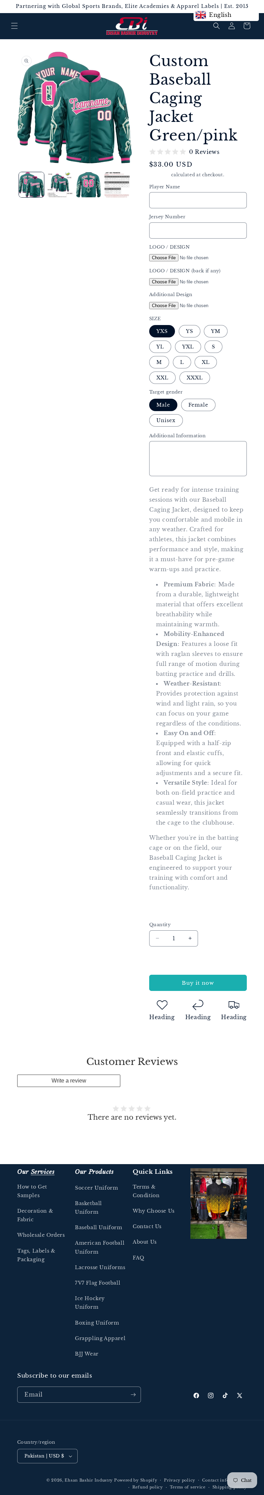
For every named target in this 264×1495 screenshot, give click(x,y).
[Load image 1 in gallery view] (31, 184)
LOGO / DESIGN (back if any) (185, 271)
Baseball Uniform (98, 1227)
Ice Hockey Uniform (90, 1302)
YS (189, 331)
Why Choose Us (154, 1211)
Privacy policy (179, 1480)
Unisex (166, 420)
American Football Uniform (99, 1247)
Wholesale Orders (41, 1235)
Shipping (159, 174)
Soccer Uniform (96, 1188)
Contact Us (147, 1226)
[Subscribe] (133, 1395)
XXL (162, 378)
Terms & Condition (146, 1191)
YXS (162, 331)
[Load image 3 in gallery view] (88, 184)
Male (163, 405)
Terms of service (188, 1487)
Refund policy (147, 1487)
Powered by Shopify (135, 1480)
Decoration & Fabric (35, 1215)
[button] (14, 25)
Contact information (224, 1480)
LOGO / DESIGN (169, 247)
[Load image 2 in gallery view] (60, 184)
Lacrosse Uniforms (100, 1267)
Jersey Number (167, 217)
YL (160, 347)
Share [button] (164, 909)
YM (215, 331)
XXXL (195, 378)
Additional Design (170, 294)
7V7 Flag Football (97, 1283)
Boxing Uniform (97, 1323)
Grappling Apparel (100, 1338)
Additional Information (177, 436)
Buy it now (198, 983)
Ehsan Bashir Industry (89, 1480)
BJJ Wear (87, 1354)
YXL (188, 347)
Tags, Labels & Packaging (36, 1255)
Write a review (69, 1081)
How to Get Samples (32, 1191)
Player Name (164, 187)
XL (206, 362)
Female (198, 405)
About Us (145, 1242)
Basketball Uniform (88, 1207)
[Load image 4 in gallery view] (117, 184)
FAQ (138, 1258)
